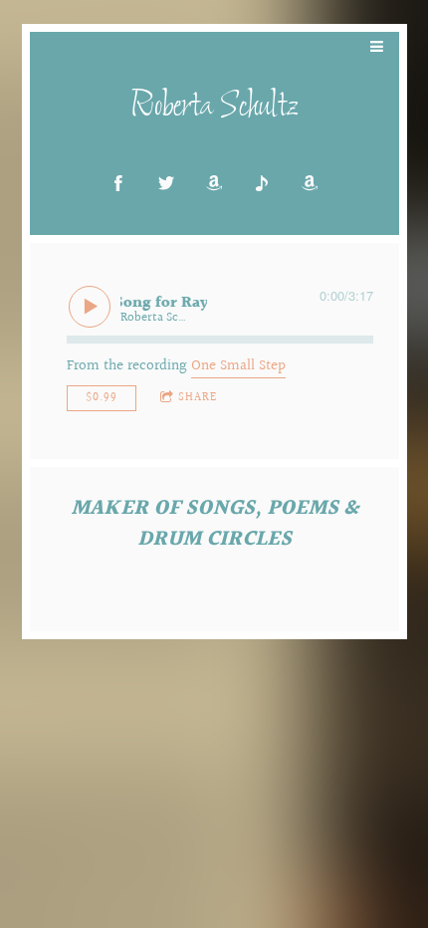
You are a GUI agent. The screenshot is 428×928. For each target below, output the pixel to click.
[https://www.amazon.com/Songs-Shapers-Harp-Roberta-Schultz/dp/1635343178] (310, 183)
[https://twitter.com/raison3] (166, 183)
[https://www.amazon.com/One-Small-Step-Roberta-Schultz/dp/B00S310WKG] (214, 183)
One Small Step (238, 365)
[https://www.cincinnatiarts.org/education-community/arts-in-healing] (262, 183)
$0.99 (101, 397)
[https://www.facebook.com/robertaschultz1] (118, 183)
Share (197, 397)
